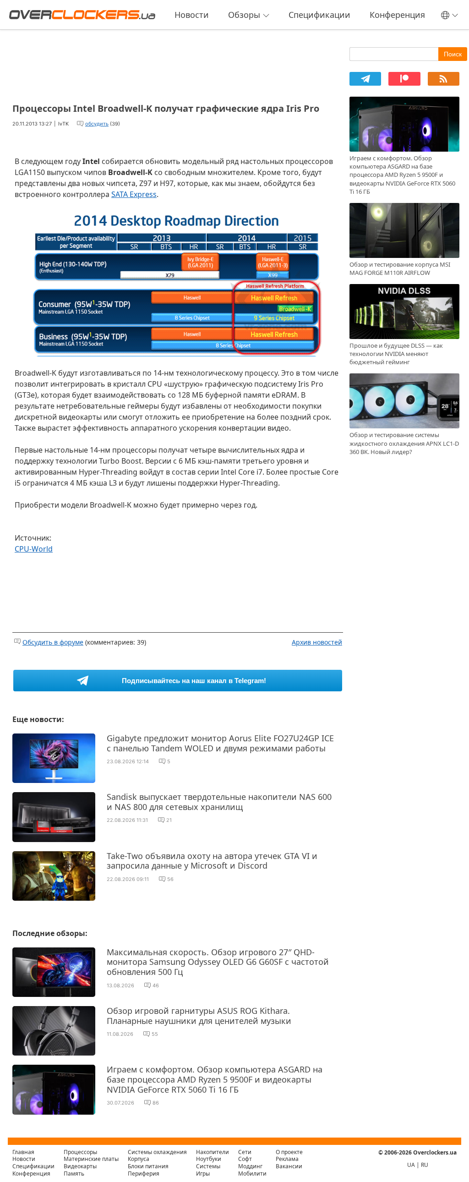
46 (156, 985)
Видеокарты (80, 1166)
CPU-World (34, 549)
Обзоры (244, 14)
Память (74, 1173)
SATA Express (134, 194)
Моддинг (250, 1166)
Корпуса (138, 1159)
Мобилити (252, 1173)
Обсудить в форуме (52, 642)
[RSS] (443, 79)
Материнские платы (91, 1159)
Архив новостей (317, 642)
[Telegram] (365, 79)
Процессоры (80, 1152)
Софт (245, 1159)
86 (156, 1103)
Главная (23, 1152)
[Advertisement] (177, 63)
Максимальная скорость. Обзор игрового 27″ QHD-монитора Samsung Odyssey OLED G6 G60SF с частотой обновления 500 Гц (218, 962)
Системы (208, 1166)
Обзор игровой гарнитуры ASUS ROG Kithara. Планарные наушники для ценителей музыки (199, 1015)
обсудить (97, 123)
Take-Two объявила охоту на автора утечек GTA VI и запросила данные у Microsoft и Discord (212, 860)
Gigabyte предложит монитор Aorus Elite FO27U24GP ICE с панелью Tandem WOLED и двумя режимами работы (220, 743)
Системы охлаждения (157, 1152)
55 (155, 1034)
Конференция (397, 14)
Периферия (143, 1173)
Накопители (212, 1152)
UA (411, 1165)
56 (170, 879)
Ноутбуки (208, 1159)
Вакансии (289, 1166)
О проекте (289, 1152)
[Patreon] (404, 79)
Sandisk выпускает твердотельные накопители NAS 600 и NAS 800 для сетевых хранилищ (219, 801)
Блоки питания (148, 1166)
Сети (244, 1152)
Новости (192, 14)
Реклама (287, 1159)
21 (169, 820)
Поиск (453, 54)
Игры (203, 1173)
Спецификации (319, 14)
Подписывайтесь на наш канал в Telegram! (194, 680)
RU (424, 1165)
